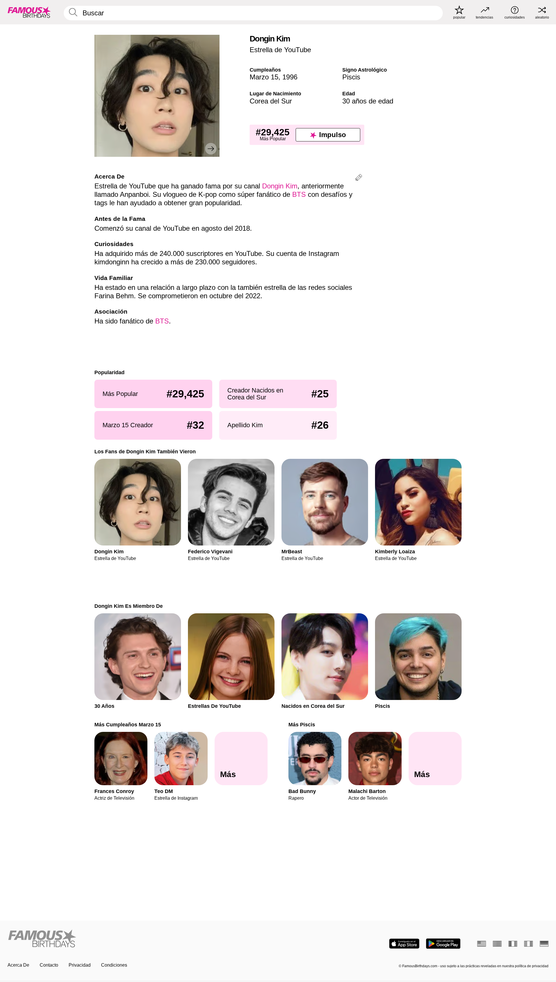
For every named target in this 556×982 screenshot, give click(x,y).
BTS (299, 194)
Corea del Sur (271, 101)
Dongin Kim (279, 186)
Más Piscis (301, 724)
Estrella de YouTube (280, 50)
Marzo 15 (264, 77)
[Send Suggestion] (358, 178)
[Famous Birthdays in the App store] (404, 944)
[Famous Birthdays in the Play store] (443, 944)
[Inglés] (481, 944)
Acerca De (18, 965)
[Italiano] (528, 944)
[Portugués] (497, 944)
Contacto (49, 965)
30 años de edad (367, 101)
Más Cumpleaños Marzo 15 (127, 724)
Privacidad (80, 965)
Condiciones (114, 965)
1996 (289, 77)
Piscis (351, 77)
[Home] (141, 939)
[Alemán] (544, 944)
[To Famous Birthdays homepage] (29, 12)
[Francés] (513, 944)
